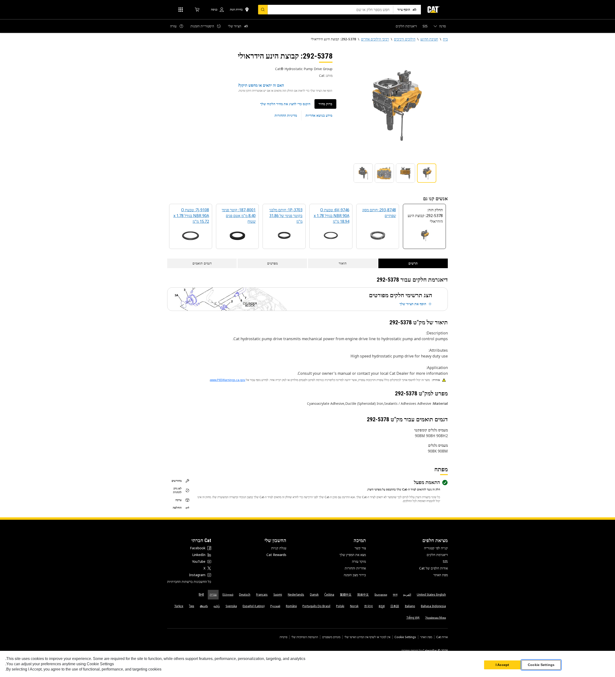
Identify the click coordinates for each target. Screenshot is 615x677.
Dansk (314, 594)
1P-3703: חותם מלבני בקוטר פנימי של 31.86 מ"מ (285, 215)
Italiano (410, 606)
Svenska (231, 606)
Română (291, 606)
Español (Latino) (253, 606)
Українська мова (435, 618)
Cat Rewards (276, 554)
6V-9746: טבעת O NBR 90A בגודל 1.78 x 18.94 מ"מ (331, 215)
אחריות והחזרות (355, 568)
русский (275, 606)
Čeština (329, 594)
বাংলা (395, 594)
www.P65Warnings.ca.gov (227, 380)
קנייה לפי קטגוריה (436, 548)
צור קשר (360, 548)
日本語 (394, 606)
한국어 (368, 606)
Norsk (354, 606)
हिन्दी (201, 594)
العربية (407, 594)
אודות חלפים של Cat (433, 568)
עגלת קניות (278, 548)
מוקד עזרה (359, 561)
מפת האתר (440, 575)
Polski (340, 606)
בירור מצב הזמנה (355, 575)
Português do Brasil (316, 606)
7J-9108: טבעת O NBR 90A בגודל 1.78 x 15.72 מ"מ (191, 215)
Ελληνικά (227, 594)
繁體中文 (345, 594)
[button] (285, 104)
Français (262, 594)
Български (381, 594)
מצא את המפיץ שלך (352, 554)
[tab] (426, 173)
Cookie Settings (405, 637)
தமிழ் (217, 606)
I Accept (502, 665)
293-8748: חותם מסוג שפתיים (379, 212)
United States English (431, 594)
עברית (213, 594)
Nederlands (296, 594)
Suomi (277, 594)
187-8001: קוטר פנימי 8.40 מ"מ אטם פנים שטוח (239, 215)
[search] (263, 9)
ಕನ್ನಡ (382, 606)
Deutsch (244, 594)
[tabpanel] (394, 105)
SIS (445, 561)
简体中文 (363, 594)
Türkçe (178, 606)
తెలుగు (204, 606)
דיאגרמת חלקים (437, 554)
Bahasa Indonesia (433, 606)
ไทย (191, 606)
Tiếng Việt (412, 618)
